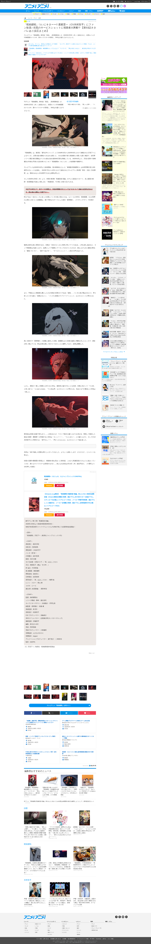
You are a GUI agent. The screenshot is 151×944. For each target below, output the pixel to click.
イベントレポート (48, 11)
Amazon (49, 485)
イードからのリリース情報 (82, 938)
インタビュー (61, 11)
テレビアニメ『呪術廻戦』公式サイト (59, 705)
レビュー (71, 11)
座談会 (78, 934)
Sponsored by (85, 765)
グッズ (88, 13)
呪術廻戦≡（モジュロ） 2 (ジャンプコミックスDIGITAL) (63, 476)
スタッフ (64, 924)
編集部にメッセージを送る (90, 108)
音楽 (68, 13)
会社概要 (64, 938)
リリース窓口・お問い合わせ (42, 938)
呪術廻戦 (27, 844)
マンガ (54, 13)
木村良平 (27, 880)
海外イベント (51, 932)
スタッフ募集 (110, 938)
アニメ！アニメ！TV (96, 928)
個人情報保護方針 (71, 938)
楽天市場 (60, 485)
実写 (78, 926)
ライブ (49, 928)
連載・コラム (89, 11)
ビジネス (50, 934)
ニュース (36, 11)
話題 (26, 808)
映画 (49, 926)
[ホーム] (25, 18)
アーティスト (65, 930)
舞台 (49, 930)
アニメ (37, 13)
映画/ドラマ (45, 13)
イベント (96, 13)
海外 (104, 13)
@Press (104, 938)
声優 (74, 13)
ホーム (28, 11)
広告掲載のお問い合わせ (55, 938)
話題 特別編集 (74, 101)
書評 (78, 928)
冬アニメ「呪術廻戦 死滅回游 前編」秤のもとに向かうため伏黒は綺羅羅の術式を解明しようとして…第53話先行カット (59, 802)
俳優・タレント (66, 928)
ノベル (61, 13)
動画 (79, 11)
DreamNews (98, 938)
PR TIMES (92, 938)
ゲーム (81, 13)
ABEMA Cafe (95, 930)
